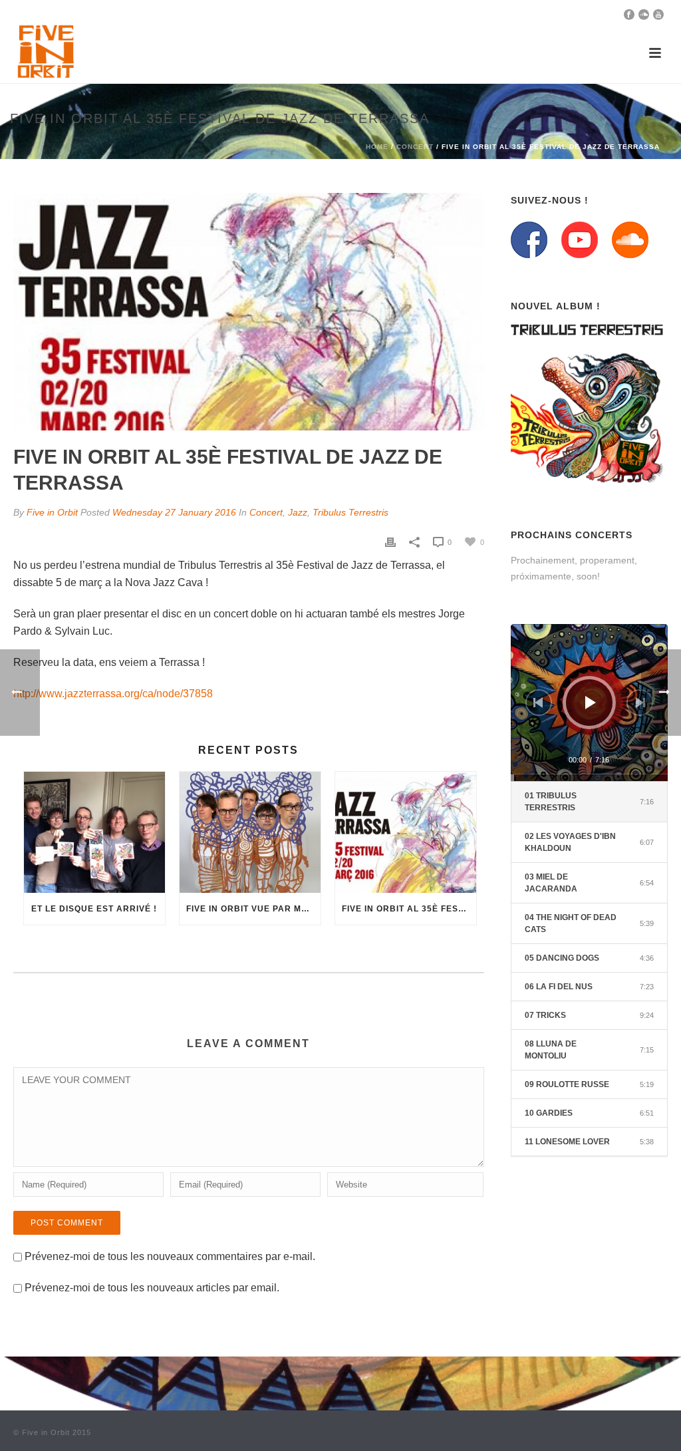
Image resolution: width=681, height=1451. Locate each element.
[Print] (390, 542)
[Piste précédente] (539, 702)
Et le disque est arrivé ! (94, 908)
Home (377, 146)
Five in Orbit (52, 512)
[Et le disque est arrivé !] (94, 832)
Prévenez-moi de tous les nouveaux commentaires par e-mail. (170, 1256)
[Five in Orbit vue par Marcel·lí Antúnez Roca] (250, 832)
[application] (589, 702)
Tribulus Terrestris (350, 512)
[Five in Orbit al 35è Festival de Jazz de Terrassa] (405, 832)
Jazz (297, 512)
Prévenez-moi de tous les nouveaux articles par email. (152, 1287)
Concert (415, 146)
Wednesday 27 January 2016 (174, 512)
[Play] (590, 702)
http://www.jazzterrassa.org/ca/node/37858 (113, 693)
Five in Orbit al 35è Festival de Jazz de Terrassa (409, 908)
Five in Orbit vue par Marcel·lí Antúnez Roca (253, 908)
